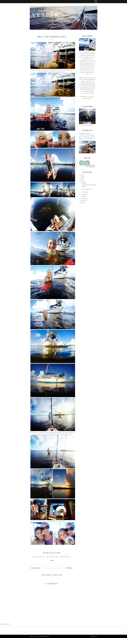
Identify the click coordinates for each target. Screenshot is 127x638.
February (84, 198)
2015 (81, 202)
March (83, 196)
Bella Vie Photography (89, 79)
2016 (81, 181)
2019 (81, 177)
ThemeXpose (39, 636)
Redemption (84, 194)
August (83, 183)
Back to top (94, 636)
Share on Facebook (39, 556)
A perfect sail (84, 192)
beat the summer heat (86, 189)
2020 (81, 175)
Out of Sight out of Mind (84, 133)
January (83, 200)
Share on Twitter (54, 556)
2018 (81, 179)
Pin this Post (66, 556)
